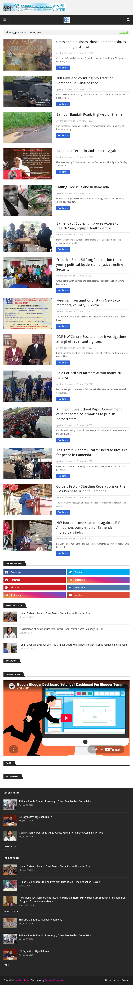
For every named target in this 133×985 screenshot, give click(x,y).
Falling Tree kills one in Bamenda (82, 187)
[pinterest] (34, 580)
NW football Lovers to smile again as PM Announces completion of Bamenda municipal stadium (88, 527)
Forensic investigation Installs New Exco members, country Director (88, 302)
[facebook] (34, 572)
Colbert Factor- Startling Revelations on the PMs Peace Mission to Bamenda (90, 488)
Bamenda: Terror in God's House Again (86, 151)
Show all (123, 32)
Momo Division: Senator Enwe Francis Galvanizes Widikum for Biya (54, 613)
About (116, 980)
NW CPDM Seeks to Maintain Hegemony (40, 919)
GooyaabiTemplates (54, 980)
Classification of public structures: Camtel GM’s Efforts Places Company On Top (61, 629)
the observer (66, 53)
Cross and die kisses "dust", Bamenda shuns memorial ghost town (91, 44)
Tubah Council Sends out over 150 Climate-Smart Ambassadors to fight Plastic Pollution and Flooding (73, 644)
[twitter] (98, 572)
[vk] (98, 587)
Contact (126, 980)
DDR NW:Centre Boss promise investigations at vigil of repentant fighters (91, 339)
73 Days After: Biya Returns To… (37, 817)
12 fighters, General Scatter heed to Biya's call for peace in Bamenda (93, 452)
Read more (63, 68)
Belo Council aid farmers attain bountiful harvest (89, 375)
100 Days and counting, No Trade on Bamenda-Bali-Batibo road (85, 80)
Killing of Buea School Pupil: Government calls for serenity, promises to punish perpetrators (89, 414)
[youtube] (98, 595)
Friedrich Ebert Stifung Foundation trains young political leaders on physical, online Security (89, 264)
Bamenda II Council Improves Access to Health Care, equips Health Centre (87, 225)
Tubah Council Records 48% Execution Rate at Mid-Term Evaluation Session (59, 882)
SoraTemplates (21, 980)
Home (108, 980)
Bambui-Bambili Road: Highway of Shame (89, 114)
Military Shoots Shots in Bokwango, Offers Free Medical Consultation (55, 801)
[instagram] (98, 580)
